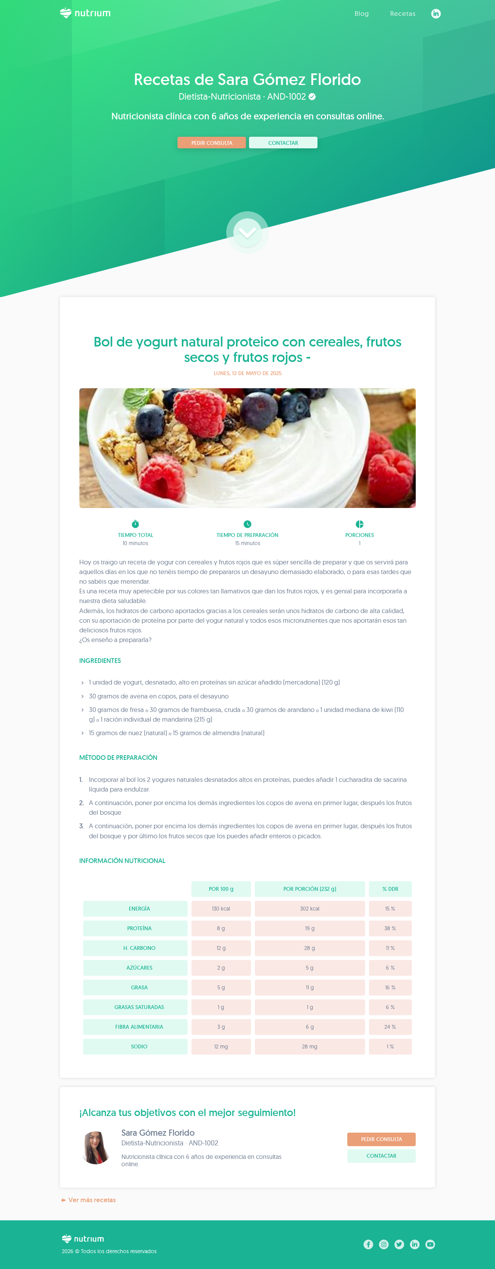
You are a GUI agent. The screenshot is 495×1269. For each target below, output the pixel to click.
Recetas (403, 13)
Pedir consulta (211, 142)
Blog (362, 13)
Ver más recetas (92, 1200)
